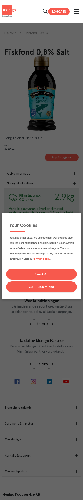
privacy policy (42, 259)
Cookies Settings (35, 253)
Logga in (59, 11)
